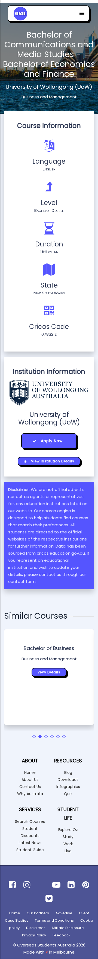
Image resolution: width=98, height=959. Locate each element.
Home (30, 772)
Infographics (68, 786)
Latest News (30, 842)
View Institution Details (52, 461)
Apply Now (51, 441)
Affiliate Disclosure (67, 927)
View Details (49, 672)
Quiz (68, 793)
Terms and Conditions (54, 920)
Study (68, 836)
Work (68, 844)
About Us (30, 779)
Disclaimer (35, 927)
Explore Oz (68, 829)
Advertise (64, 913)
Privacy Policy (34, 935)
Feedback (62, 935)
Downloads (68, 779)
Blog (68, 772)
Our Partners (38, 913)
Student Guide (30, 850)
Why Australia (30, 793)
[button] (34, 736)
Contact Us (30, 786)
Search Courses (30, 821)
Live (68, 851)
